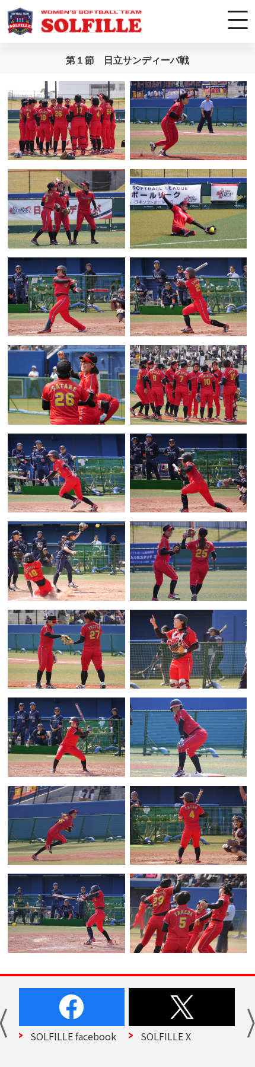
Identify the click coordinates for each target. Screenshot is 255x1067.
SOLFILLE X (56, 1036)
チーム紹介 (165, 1036)
